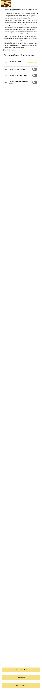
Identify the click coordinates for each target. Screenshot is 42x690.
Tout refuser (21, 678)
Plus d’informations (10, 50)
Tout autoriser (21, 685)
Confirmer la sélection (21, 670)
